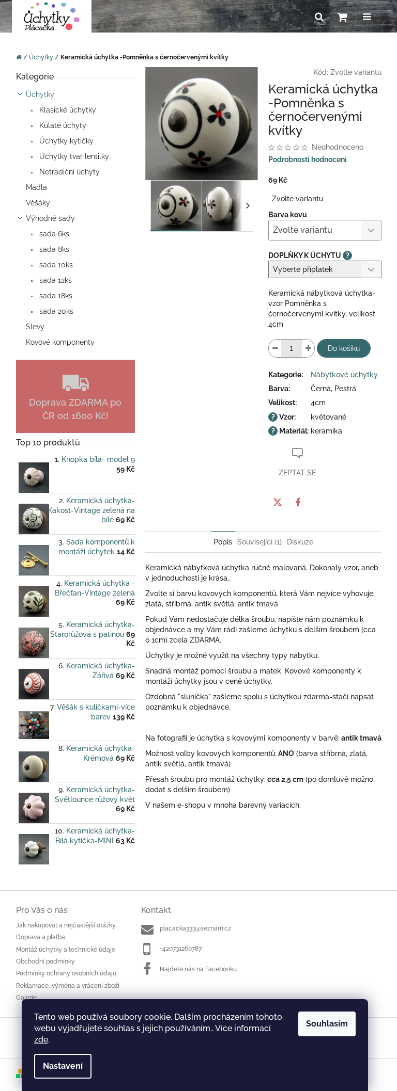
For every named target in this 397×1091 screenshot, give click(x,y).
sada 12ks (54, 280)
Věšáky (38, 203)
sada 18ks (54, 296)
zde (41, 1040)
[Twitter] (277, 502)
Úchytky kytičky (65, 141)
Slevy (35, 327)
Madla (36, 187)
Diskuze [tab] (300, 542)
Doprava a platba (40, 937)
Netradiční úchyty (68, 172)
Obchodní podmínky (45, 961)
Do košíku (344, 348)
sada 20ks (55, 311)
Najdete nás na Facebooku (198, 969)
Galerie (26, 997)
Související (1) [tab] (259, 542)
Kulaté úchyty (61, 125)
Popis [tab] (222, 542)
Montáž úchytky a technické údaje (65, 949)
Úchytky (40, 94)
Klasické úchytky (66, 110)
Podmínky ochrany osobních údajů (66, 973)
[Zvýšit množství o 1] (308, 348)
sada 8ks (53, 249)
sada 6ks (53, 234)
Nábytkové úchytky (344, 375)
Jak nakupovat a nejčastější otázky (66, 925)
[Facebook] (298, 502)
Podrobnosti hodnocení (307, 159)
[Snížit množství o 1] (275, 348)
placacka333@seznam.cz (195, 928)
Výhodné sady (50, 218)
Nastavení (63, 1066)
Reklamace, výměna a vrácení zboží (67, 985)
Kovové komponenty (60, 342)
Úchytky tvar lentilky (73, 156)
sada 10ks (55, 265)
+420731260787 (181, 948)
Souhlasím (327, 1024)
